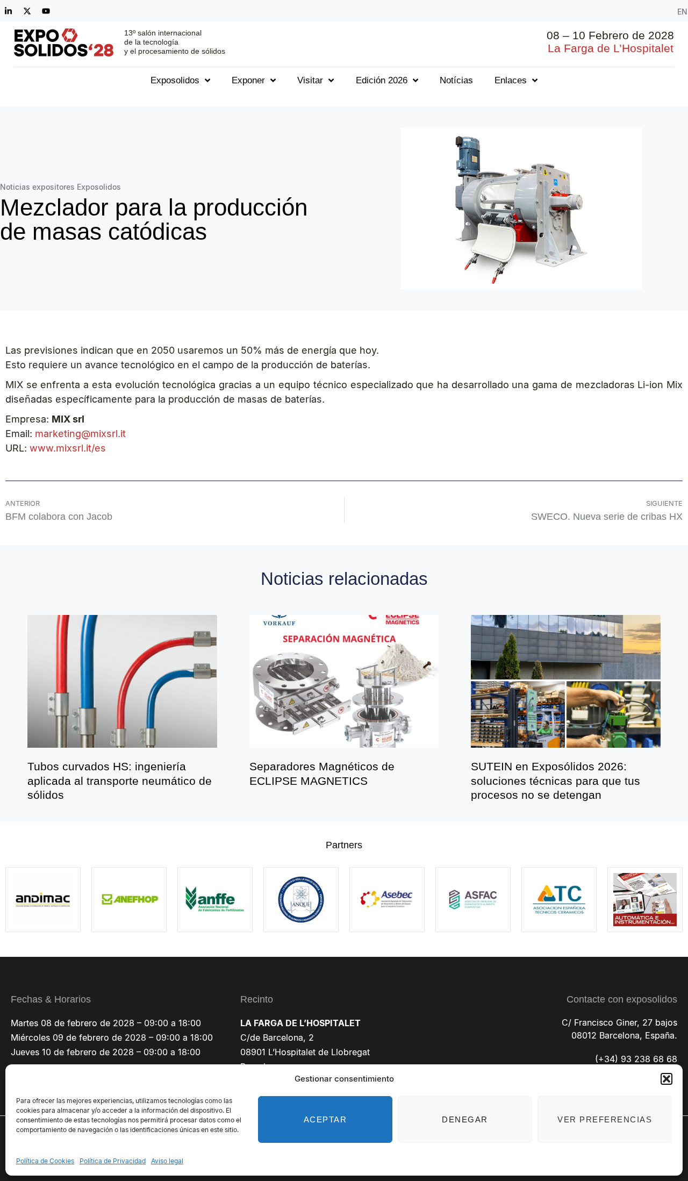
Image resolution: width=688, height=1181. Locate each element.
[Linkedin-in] (8, 11)
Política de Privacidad (113, 1161)
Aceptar (325, 1119)
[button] (666, 1078)
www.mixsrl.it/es (68, 448)
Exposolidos (174, 80)
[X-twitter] (27, 11)
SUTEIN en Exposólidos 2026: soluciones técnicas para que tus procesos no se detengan (555, 780)
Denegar (465, 1119)
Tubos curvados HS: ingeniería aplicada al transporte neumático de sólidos (119, 780)
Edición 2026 (381, 80)
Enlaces (510, 80)
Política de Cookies (45, 1161)
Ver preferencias (604, 1119)
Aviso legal (167, 1161)
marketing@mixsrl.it (80, 433)
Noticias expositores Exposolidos (60, 186)
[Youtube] (46, 11)
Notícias (456, 80)
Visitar (310, 80)
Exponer (248, 80)
